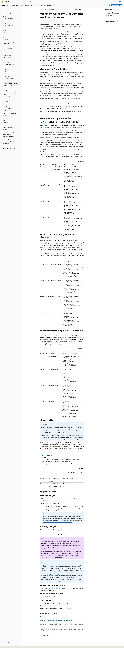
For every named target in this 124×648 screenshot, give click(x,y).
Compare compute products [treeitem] (9, 18)
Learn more (69, 608)
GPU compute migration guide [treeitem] (11, 83)
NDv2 (43, 459)
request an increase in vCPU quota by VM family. (61, 588)
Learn (41, 9)
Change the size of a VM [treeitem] (9, 48)
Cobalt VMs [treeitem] (6, 50)
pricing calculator (72, 499)
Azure (45, 9)
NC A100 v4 (80, 253)
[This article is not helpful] (118, 21)
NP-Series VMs (58, 557)
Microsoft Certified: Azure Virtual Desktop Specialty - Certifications (55, 628)
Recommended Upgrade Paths (112, 13)
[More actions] (83, 10)
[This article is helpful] (116, 21)
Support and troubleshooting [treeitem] (9, 148)
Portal (108, 5)
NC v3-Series (46, 575)
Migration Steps (109, 15)
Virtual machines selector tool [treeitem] (10, 45)
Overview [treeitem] (5, 16)
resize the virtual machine (50, 596)
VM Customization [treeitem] (7, 110)
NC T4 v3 (42, 156)
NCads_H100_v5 (46, 463)
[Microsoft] (2, 2)
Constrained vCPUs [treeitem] (8, 108)
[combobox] (10, 11)
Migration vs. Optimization (112, 12)
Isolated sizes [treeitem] (6, 99)
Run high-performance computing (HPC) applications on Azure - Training (56, 620)
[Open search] (117, 2)
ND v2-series (54, 575)
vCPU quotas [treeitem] (6, 106)
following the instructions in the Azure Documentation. (57, 522)
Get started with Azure (117, 5)
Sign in (120, 1)
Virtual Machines (51, 9)
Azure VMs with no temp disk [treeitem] (10, 113)
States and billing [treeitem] (7, 103)
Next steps (108, 17)
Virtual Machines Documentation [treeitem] (10, 13)
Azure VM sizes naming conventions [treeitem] (9, 42)
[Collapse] (19, 8)
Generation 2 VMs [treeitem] (7, 96)
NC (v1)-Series (45, 125)
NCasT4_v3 (45, 455)
